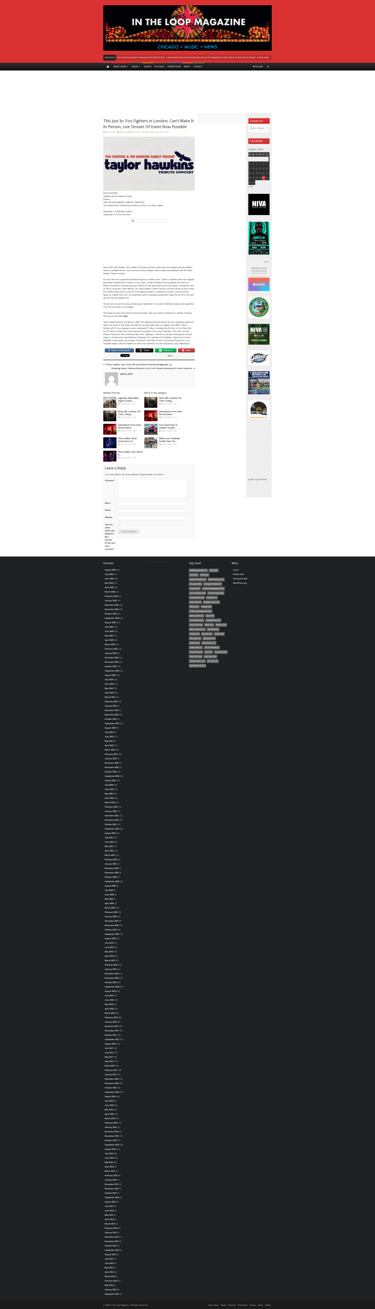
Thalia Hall (196, 647)
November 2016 (112, 1083)
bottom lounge (216, 579)
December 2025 (112, 605)
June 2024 (109, 684)
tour (208, 652)
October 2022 (111, 772)
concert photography (213, 588)
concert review (215, 593)
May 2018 (109, 1004)
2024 (214, 570)
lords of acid (196, 625)
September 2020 (112, 881)
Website (108, 517)
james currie (196, 616)
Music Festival (197, 629)
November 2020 (112, 873)
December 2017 (112, 1026)
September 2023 (112, 723)
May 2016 (109, 1110)
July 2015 (109, 1153)
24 (253, 178)
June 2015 (109, 1158)
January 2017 (111, 1074)
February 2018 (111, 1017)
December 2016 (112, 1079)
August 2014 (110, 1202)
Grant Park (195, 602)
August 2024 (110, 675)
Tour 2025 (196, 657)
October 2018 (111, 982)
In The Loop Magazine (200, 611)
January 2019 (111, 969)
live (210, 616)
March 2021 (110, 855)
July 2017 (109, 1048)
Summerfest (208, 643)
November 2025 (112, 609)
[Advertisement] (187, 93)
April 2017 (109, 1061)
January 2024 (111, 706)
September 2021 (112, 829)
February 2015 (111, 1175)
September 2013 (112, 1250)
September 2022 (112, 776)
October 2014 (111, 1193)
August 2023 (110, 728)
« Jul (250, 186)
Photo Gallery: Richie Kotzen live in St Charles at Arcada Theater (266, 57)
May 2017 (109, 1057)
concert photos (197, 593)
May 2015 (109, 1162)
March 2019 (110, 960)
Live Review (196, 620)
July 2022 (109, 785)
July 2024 (109, 679)
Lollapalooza (213, 620)
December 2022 (112, 763)
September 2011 (112, 1294)
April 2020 (109, 903)
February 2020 (111, 912)
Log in (236, 570)
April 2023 (109, 745)
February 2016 (111, 1123)
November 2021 (112, 820)
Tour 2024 (221, 652)
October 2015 (111, 1140)
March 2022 (110, 802)
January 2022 (111, 811)
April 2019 (109, 956)
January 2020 (111, 916)
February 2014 (111, 1228)
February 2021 (111, 859)
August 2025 (110, 622)
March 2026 (110, 592)
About (260, 1305)
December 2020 (112, 868)
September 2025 (112, 618)
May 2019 (109, 952)
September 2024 (112, 671)
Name (108, 503)
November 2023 (112, 715)
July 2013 (109, 1259)
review (219, 634)
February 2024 (111, 701)
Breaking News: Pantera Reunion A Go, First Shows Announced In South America (151, 368)
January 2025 (111, 653)
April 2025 (109, 640)
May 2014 (109, 1215)
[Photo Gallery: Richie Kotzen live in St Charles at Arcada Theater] (109, 442)
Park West (213, 629)
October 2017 (111, 1035)
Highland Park (211, 602)
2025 (194, 575)
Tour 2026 (210, 657)
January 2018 (111, 1022)
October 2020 (111, 877)
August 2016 (110, 1096)
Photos (194, 634)
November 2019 (112, 925)
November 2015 (112, 1136)
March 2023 (110, 750)
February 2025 (111, 649)
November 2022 (112, 767)
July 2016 (109, 1101)
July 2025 (109, 627)
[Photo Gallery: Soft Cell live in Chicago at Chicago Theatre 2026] (109, 456)
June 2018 (109, 1000)
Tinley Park (196, 652)
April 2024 (109, 693)
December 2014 (112, 1184)
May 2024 (109, 688)
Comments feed (240, 579)
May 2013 (109, 1268)
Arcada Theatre (198, 579)
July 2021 (109, 837)
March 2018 (110, 1013)
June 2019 (109, 947)
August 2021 (110, 833)
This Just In (160, 132)
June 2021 (109, 842)
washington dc (197, 666)
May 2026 (109, 583)
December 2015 (112, 1132)
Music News (136, 132)
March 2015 (110, 1171)
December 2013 (112, 1237)
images (206, 607)
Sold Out (194, 643)
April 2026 (109, 587)
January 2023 (111, 758)
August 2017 (110, 1044)
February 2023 (111, 754)
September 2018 (112, 987)
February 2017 (111, 1070)
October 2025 (111, 614)
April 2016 (109, 1114)
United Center (197, 661)
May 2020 (109, 899)
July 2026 (109, 574)
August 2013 (110, 1254)
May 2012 (109, 1285)
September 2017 (112, 1039)
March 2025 (110, 644)
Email (108, 510)
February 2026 (111, 596)
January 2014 (111, 1232)
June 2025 (109, 631)
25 (257, 178)
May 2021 (109, 846)
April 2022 (109, 798)
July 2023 (109, 732)
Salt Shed (209, 638)
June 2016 (109, 1105)
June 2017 (109, 1053)
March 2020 (110, 908)
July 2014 (109, 1206)
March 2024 (110, 697)
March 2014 (110, 1224)
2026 (204, 575)
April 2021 (109, 851)
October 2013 (111, 1246)
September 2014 (112, 1197)
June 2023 (109, 737)
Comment (110, 480)
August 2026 (110, 570)
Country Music (197, 598)
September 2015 (112, 1145)
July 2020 (109, 890)
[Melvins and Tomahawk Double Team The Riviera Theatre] (150, 442)
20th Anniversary (198, 570)
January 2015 (111, 1180)
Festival (212, 598)
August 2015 (110, 1149)
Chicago (195, 584)
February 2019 (111, 965)
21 (267, 173)
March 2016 (110, 1118)
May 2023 (109, 741)
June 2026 (109, 579)
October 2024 (111, 666)
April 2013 (109, 1272)
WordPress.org (240, 583)
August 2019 (110, 938)
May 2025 (109, 636)
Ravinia (207, 634)
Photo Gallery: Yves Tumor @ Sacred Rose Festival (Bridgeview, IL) (139, 364)
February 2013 (111, 1281)
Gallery (268, 1305)
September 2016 (112, 1092)
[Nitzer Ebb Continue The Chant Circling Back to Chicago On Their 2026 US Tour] (109, 415)
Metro (209, 625)
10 (253, 169)
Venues (253, 1305)
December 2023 (112, 710)
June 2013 (109, 1263)
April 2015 (109, 1167)
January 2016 (111, 1127)
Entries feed (238, 574)
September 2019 (112, 934)
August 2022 (110, 780)
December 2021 (112, 816)
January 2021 (111, 864)
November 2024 (112, 662)
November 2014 (112, 1189)
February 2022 (111, 807)
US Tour (213, 661)
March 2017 (110, 1066)
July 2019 (109, 943)
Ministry (221, 625)
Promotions (243, 1305)
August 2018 (110, 991)
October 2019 (111, 930)
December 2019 (112, 921)
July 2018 (109, 995)
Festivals (232, 1305)
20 (263, 173)
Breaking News (148, 132)
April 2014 (109, 1219)
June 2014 (109, 1211)
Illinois (194, 607)
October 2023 (111, 719)
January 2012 (111, 1290)
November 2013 (112, 1241)
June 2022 (109, 789)
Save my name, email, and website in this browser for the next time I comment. (110, 536)
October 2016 (111, 1088)
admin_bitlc (123, 132)
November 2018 (112, 978)
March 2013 (110, 1276)
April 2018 (109, 1009)
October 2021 (111, 824)
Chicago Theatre (212, 584)
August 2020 (110, 886)
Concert (195, 588)
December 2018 (112, 974)
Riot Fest (195, 638)
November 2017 (112, 1031)
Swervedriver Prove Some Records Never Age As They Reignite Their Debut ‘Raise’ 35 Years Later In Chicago (193, 57)
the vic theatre (212, 647)
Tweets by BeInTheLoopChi (157, 562)
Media (223, 1305)
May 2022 (109, 794)
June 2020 (109, 895)
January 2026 (111, 600)
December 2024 (112, 658)
